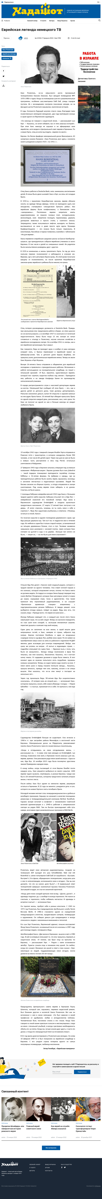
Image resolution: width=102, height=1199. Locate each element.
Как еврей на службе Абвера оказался (60, 1127)
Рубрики (7, 21)
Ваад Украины (62, 21)
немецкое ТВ (6, 58)
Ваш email (56, 1072)
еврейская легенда (9, 54)
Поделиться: (5, 66)
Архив (72, 21)
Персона (6, 38)
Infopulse (98, 1186)
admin (26, 38)
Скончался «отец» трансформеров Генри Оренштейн (86, 1128)
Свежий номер (32, 21)
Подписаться (8, 2)
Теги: (3, 46)
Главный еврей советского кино (33, 1127)
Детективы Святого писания (87, 80)
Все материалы (51, 1148)
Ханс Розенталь (7, 50)
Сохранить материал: (8, 81)
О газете (43, 21)
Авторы (51, 21)
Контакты (48, 1170)
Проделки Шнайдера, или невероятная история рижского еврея (12, 1128)
